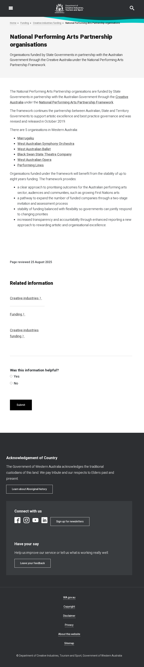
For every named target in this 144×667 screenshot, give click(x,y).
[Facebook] (17, 520)
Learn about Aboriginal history (29, 489)
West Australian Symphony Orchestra (45, 143)
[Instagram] (26, 520)
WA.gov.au (69, 597)
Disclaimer (69, 616)
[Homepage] (69, 8)
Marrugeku (25, 138)
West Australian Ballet (34, 149)
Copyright (69, 607)
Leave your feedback (32, 563)
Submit (21, 405)
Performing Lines (30, 165)
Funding (24, 23)
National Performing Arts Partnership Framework (76, 102)
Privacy (69, 625)
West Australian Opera (34, 159)
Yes (17, 376)
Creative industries (24, 298)
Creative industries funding (47, 23)
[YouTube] (35, 520)
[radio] (11, 376)
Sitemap (69, 643)
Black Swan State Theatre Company (44, 154)
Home (13, 23)
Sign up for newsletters (70, 521)
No (16, 383)
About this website (69, 634)
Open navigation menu (8, 6)
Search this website (129, 6)
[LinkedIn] (44, 520)
